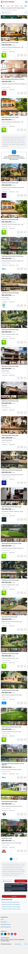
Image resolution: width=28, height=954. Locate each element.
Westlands (17, 6)
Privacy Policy (18, 944)
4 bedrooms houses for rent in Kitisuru (11, 904)
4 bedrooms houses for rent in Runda (10, 902)
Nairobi (12, 6)
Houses (8, 6)
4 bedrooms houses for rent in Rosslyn (11, 906)
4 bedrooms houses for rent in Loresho (11, 909)
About (2, 919)
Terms (25, 944)
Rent (4, 6)
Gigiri (21, 6)
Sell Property (4, 921)
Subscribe (14, 896)
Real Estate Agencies (6, 926)
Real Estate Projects (6, 924)
